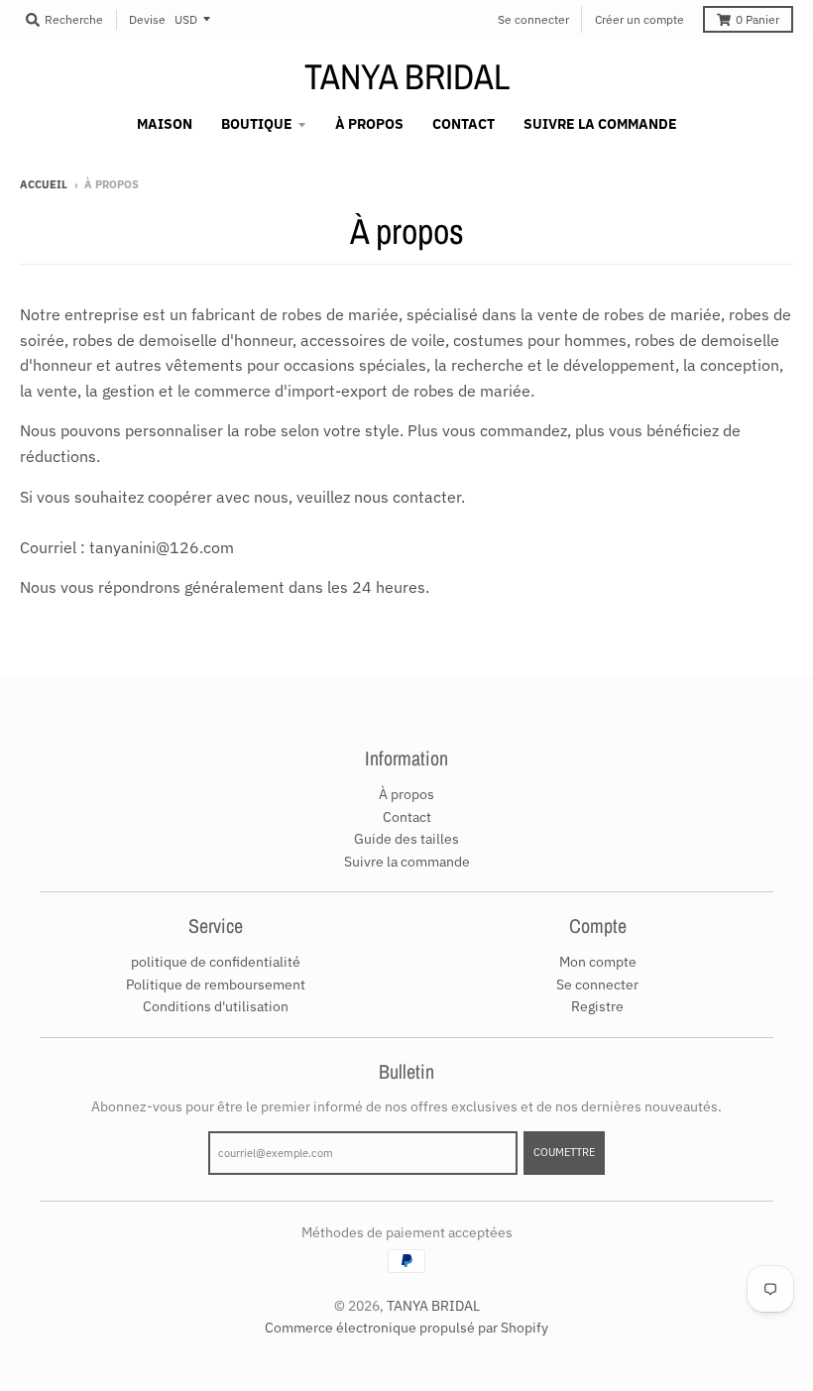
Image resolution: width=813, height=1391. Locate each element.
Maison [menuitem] (164, 124)
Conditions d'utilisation (216, 1006)
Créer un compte (639, 19)
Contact (407, 817)
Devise (147, 19)
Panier (757, 19)
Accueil (43, 184)
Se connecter (533, 19)
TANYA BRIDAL (407, 76)
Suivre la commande (407, 861)
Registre (597, 1006)
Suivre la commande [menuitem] (600, 124)
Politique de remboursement (215, 984)
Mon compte (598, 962)
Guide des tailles (406, 839)
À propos (406, 794)
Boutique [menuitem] (256, 124)
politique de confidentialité (215, 962)
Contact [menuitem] (463, 124)
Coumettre (564, 1152)
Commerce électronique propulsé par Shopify (406, 1327)
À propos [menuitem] (369, 124)
